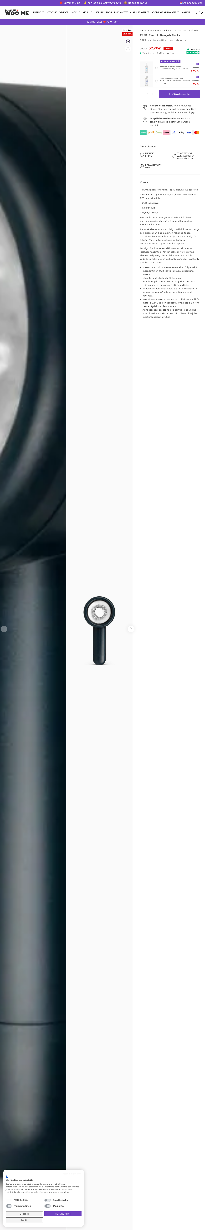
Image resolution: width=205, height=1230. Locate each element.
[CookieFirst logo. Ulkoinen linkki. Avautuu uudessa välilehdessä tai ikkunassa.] (7, 1176)
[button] (131, 629)
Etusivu (143, 30)
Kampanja (154, 30)
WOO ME (17, 13)
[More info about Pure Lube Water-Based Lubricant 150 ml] (197, 77)
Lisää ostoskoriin (179, 94)
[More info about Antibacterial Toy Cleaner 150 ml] (197, 64)
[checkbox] (9, 1200)
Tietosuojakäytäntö (71, 1173)
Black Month (168, 30)
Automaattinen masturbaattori (168, 40)
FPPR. (143, 40)
